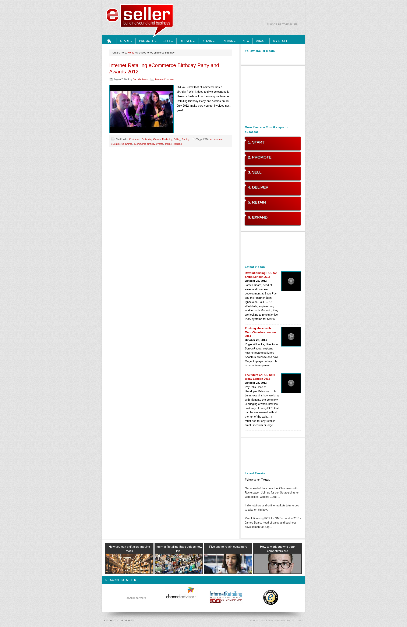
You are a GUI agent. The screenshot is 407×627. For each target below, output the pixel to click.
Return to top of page (119, 620)
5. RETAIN (257, 202)
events (159, 144)
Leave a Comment (164, 79)
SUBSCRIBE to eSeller (282, 24)
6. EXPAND (258, 217)
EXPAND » (229, 41)
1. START (256, 142)
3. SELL (254, 172)
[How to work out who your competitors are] (277, 569)
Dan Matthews (140, 79)
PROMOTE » (148, 41)
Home (130, 52)
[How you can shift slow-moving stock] (129, 569)
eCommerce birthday (144, 144)
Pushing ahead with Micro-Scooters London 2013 (260, 332)
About (261, 41)
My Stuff (280, 41)
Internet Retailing (173, 144)
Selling (177, 139)
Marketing (167, 139)
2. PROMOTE (259, 157)
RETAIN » (208, 41)
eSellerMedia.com (140, 37)
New (246, 41)
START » (126, 41)
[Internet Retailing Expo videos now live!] (178, 569)
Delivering (147, 139)
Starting (185, 139)
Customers (135, 139)
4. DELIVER (258, 187)
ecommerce (216, 139)
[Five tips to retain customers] (228, 569)
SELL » (168, 41)
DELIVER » (187, 41)
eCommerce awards (121, 144)
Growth (157, 139)
